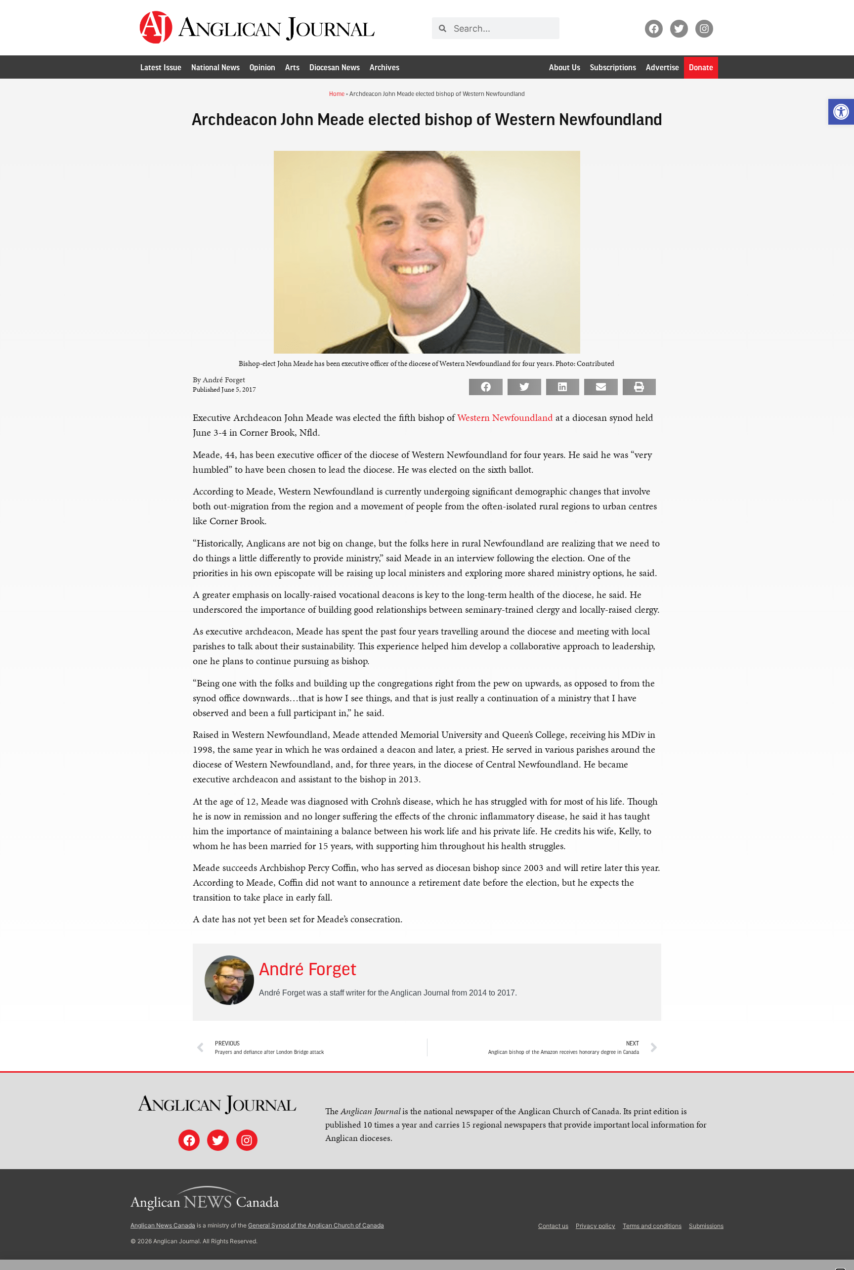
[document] (427, 635)
